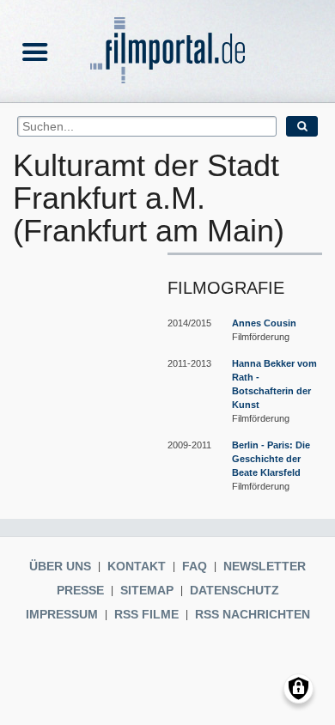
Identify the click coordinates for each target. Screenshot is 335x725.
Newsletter (264, 566)
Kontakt (136, 566)
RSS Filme (146, 614)
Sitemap (147, 590)
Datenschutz (234, 590)
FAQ (194, 566)
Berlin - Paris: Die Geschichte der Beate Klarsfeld (271, 459)
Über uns (60, 566)
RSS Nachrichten (252, 614)
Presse (80, 590)
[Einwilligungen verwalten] (298, 688)
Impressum (62, 614)
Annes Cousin (264, 323)
